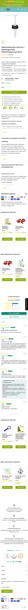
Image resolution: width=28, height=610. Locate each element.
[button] (4, 54)
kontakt (16, 73)
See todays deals (19, 1)
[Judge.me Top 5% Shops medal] (14, 556)
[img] (4, 325)
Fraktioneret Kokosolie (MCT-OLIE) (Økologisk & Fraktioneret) (20, 270)
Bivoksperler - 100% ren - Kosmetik (7, 476)
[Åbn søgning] (18, 9)
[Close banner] (26, 1)
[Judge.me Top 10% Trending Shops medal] (20, 556)
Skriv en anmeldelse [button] (14, 313)
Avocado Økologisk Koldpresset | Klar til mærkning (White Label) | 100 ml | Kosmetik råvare (20, 436)
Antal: (2, 87)
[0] (25, 9)
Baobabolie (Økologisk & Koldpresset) (5, 227)
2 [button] (13, 413)
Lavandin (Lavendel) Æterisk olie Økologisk (20, 477)
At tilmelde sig (7, 591)
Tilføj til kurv (14, 92)
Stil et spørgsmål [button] (14, 316)
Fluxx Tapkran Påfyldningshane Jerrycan (19, 227)
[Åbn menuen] (2, 9)
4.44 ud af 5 (17, 299)
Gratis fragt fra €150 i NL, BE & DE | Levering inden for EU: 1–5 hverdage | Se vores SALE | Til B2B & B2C (14, 5)
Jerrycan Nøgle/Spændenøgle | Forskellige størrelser (7, 435)
